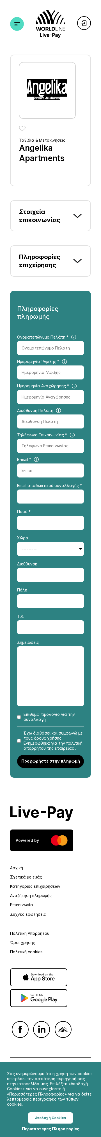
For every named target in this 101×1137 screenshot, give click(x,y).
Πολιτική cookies (26, 951)
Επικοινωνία (21, 904)
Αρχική (16, 867)
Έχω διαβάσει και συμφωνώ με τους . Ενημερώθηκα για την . (53, 741)
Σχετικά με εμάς (26, 877)
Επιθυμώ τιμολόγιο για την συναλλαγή (49, 717)
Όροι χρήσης (22, 942)
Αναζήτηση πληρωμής (31, 895)
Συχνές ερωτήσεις (28, 914)
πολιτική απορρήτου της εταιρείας (53, 746)
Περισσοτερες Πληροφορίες (50, 1128)
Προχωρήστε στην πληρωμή (50, 761)
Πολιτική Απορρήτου (29, 933)
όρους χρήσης (48, 738)
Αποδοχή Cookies (50, 1118)
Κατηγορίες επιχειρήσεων (35, 886)
